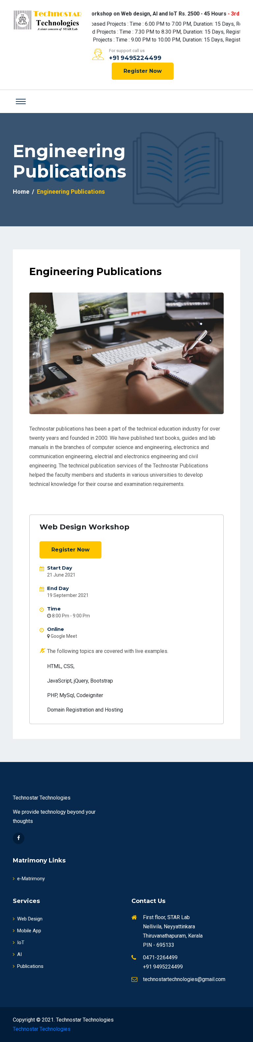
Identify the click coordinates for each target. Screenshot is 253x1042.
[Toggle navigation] (21, 101)
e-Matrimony (31, 879)
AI (19, 954)
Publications (30, 966)
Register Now (143, 71)
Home (21, 191)
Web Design (29, 919)
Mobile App (29, 931)
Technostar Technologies (41, 1029)
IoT (20, 942)
